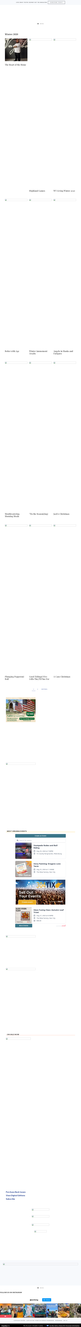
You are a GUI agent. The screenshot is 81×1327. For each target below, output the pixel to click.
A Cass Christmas (62, 676)
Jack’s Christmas (61, 514)
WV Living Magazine (40, 13)
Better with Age (12, 351)
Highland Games (37, 190)
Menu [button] (42, 23)
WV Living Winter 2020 (64, 190)
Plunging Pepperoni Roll (14, 677)
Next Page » (44, 689)
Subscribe (10, 1211)
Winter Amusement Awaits (38, 352)
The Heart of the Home (15, 64)
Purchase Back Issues (16, 1204)
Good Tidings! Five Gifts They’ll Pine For (39, 677)
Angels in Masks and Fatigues (63, 352)
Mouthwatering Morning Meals (12, 515)
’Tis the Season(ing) (38, 514)
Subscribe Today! (56, 2)
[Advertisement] (21, 742)
